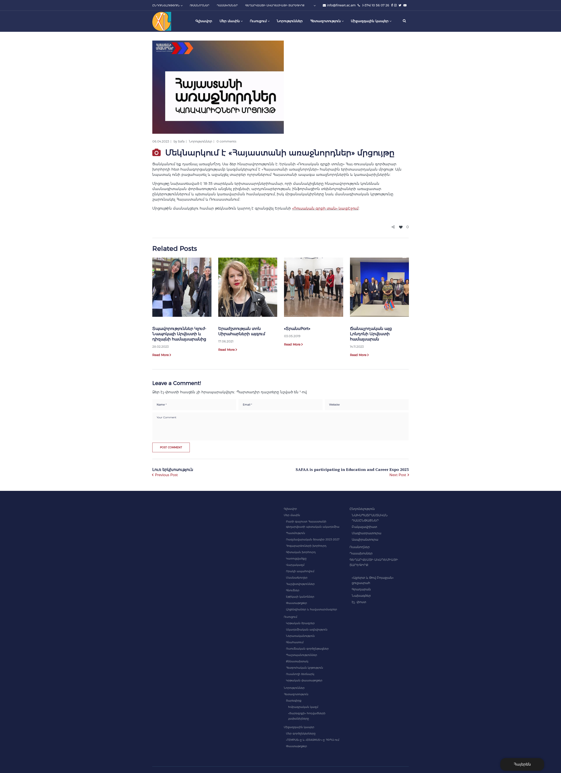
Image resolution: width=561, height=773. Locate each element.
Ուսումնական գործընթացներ (307, 648)
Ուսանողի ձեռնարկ (300, 674)
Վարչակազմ (295, 564)
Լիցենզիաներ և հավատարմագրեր (311, 609)
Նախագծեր (361, 595)
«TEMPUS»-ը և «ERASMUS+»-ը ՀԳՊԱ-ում (312, 739)
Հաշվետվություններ (300, 584)
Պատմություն (295, 533)
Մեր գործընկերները (301, 733)
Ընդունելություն (362, 509)
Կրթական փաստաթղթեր (304, 680)
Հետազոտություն (296, 694)
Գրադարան (361, 589)
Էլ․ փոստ (359, 602)
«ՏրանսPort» (297, 328)
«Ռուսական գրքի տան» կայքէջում (325, 208)
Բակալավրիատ (364, 527)
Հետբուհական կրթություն (304, 667)
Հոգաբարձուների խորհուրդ (306, 545)
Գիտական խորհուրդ (301, 552)
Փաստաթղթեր (296, 603)
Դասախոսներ (361, 553)
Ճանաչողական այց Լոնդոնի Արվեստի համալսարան (371, 334)
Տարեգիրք (294, 700)
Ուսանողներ (360, 547)
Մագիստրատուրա (366, 533)
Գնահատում (295, 642)
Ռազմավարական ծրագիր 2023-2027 (312, 539)
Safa (181, 141)
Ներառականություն (300, 636)
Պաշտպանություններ (301, 655)
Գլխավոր (290, 508)
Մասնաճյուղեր (296, 577)
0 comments (226, 141)
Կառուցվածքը (296, 558)
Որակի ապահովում (300, 571)
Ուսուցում (290, 616)
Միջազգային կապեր (299, 727)
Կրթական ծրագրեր (300, 623)
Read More (160, 355)
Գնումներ (292, 590)
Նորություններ (200, 141)
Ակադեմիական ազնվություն (306, 629)
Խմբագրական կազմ (303, 707)
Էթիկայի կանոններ (300, 596)
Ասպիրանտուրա (365, 539)
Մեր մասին (292, 515)
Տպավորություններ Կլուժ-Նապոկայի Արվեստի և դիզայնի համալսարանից (179, 334)
